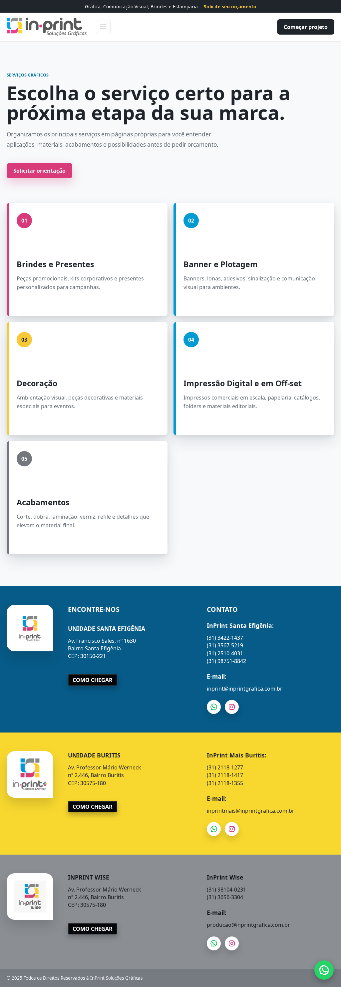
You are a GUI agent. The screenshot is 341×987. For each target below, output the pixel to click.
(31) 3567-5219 (225, 645)
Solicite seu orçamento (230, 6)
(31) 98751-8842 (226, 661)
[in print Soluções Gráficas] (47, 27)
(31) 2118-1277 (225, 767)
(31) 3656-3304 (225, 897)
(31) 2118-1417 (225, 775)
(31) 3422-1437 (225, 637)
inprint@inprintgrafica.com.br (244, 688)
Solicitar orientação (39, 170)
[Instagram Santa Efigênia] (232, 707)
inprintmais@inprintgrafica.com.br (250, 810)
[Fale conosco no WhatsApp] (324, 970)
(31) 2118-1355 (225, 783)
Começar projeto (306, 27)
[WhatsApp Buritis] (214, 829)
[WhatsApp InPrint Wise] (214, 943)
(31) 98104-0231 (226, 889)
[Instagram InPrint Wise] (232, 943)
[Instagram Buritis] (232, 829)
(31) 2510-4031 (225, 653)
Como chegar (93, 680)
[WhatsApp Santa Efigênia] (214, 707)
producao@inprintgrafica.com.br (248, 924)
